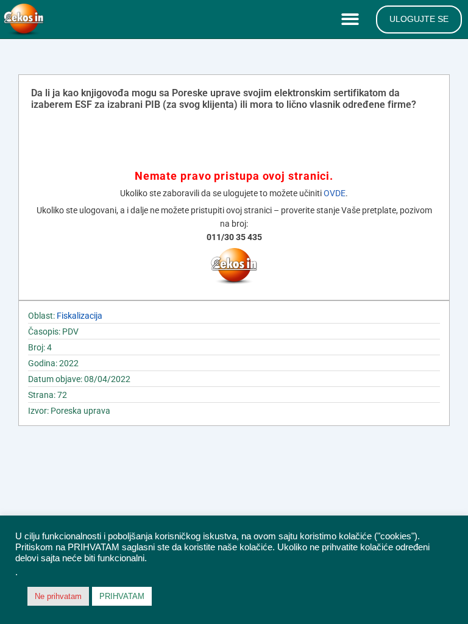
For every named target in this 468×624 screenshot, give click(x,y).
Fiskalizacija (79, 316)
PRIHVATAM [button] (121, 596)
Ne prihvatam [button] (58, 596)
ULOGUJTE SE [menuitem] (418, 19)
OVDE (335, 193)
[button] (352, 19)
